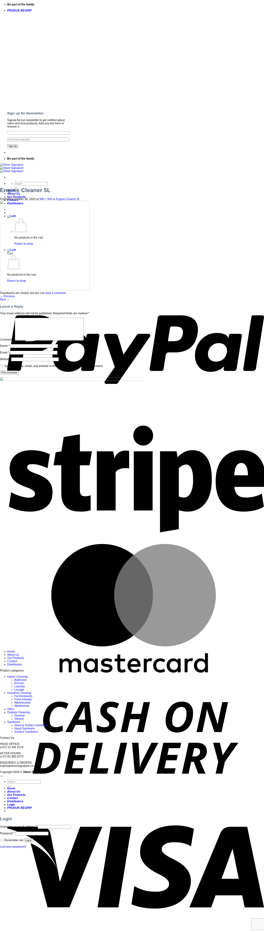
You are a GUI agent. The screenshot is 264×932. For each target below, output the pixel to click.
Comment (7, 339)
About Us (13, 193)
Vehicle (19, 718)
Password (7, 833)
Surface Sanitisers (26, 731)
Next (5, 299)
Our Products (16, 196)
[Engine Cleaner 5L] (45, 289)
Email (4, 352)
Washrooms (21, 705)
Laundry (19, 686)
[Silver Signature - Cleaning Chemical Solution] (11, 168)
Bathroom (20, 679)
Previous (7, 296)
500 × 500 (45, 199)
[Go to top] (1, 776)
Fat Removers (23, 696)
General (19, 715)
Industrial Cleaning (19, 692)
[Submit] (8, 786)
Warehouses (22, 702)
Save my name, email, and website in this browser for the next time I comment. (53, 366)
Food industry (23, 699)
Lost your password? (13, 846)
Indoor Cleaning (17, 676)
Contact (12, 661)
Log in (28, 840)
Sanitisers (13, 722)
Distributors (14, 664)
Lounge (19, 689)
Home (11, 651)
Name (5, 345)
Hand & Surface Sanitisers (31, 725)
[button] (19, 10)
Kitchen (19, 683)
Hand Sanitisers (24, 728)
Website (5, 359)
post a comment (55, 292)
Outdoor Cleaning (18, 712)
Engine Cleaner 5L (68, 199)
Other (10, 709)
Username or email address (18, 826)
